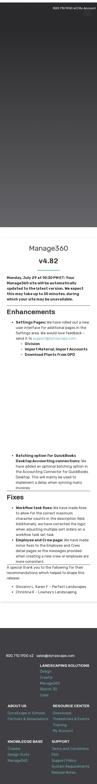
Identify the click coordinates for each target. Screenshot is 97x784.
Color (44, 695)
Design (46, 671)
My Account (87, 8)
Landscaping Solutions (64, 665)
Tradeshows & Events (71, 719)
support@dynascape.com (54, 338)
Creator (46, 677)
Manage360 (50, 683)
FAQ (55, 754)
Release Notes (64, 772)
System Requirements (70, 766)
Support (60, 741)
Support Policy (64, 760)
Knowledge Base (25, 741)
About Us (17, 706)
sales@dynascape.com (55, 656)
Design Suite (18, 754)
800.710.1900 (63, 8)
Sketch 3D (48, 689)
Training (60, 725)
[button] (87, 12)
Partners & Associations (28, 719)
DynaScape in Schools (26, 713)
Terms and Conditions (70, 749)
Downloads (62, 713)
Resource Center (71, 706)
